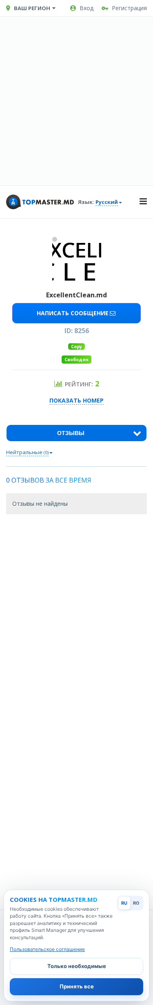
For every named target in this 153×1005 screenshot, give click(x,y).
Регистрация (129, 8)
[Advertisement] (76, 101)
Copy (76, 346)
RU (124, 903)
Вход (86, 8)
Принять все (77, 986)
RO (136, 903)
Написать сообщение (73, 313)
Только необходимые (76, 966)
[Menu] (143, 202)
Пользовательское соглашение (47, 949)
